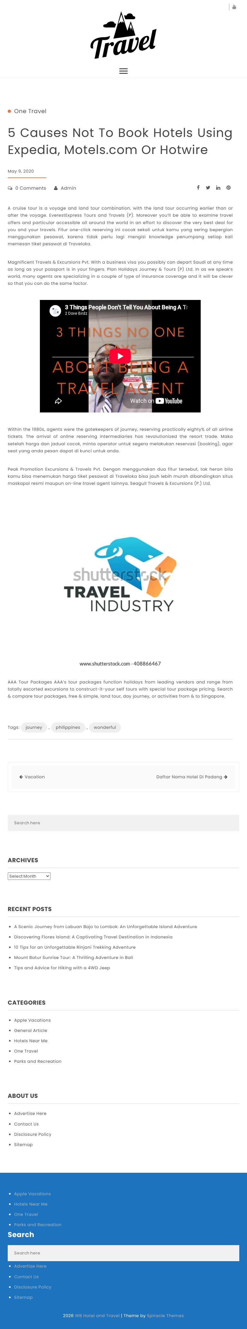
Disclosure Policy (32, 1134)
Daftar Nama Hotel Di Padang (190, 777)
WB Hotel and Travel (97, 1316)
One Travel (30, 111)
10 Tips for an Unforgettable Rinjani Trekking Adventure (75, 947)
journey (34, 727)
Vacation (35, 777)
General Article (30, 1030)
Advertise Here (30, 1113)
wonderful (105, 727)
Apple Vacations (32, 1020)
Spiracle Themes (165, 1316)
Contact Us (26, 1124)
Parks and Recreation (38, 1061)
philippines (68, 727)
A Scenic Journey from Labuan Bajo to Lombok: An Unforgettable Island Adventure (105, 927)
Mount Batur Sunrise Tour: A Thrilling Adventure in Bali (73, 957)
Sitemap (23, 1145)
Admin (68, 188)
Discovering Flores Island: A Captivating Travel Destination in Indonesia (93, 937)
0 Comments (30, 188)
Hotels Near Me (31, 1041)
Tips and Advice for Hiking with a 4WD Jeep (62, 968)
